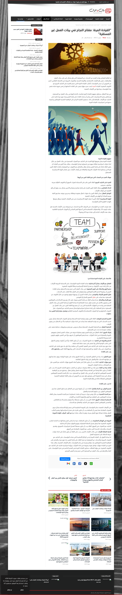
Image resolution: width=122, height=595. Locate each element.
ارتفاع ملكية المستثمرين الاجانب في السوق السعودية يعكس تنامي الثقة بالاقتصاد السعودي (101, 535)
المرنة (94, 86)
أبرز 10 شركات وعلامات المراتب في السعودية (37, 580)
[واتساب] (91, 464)
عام (82, 37)
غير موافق (9, 590)
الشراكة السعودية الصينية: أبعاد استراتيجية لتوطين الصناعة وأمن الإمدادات (81, 559)
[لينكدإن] (74, 464)
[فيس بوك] (79, 464)
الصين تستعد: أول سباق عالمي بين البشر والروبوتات (64, 478)
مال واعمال (29, 33)
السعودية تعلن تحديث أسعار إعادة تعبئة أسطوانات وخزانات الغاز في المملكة (102, 559)
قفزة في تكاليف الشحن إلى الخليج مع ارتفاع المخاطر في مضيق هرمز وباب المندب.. (80, 535)
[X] (85, 464)
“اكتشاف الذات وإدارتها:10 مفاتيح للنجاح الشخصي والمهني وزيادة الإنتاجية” (94, 479)
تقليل (94, 297)
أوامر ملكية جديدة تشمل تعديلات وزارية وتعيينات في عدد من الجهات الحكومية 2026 (59, 535)
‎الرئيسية (109, 24)
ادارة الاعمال (104, 24)
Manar (104, 37)
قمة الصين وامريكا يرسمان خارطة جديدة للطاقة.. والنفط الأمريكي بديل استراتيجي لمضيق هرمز (58, 559)
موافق (22, 590)
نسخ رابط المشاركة (65, 459)
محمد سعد (98, 582)
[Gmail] (68, 464)
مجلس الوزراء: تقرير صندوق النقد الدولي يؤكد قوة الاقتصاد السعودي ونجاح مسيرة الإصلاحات (58, 510)
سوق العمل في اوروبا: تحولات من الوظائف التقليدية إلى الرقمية (71, 2)
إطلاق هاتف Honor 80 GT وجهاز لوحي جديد (89, 580)
